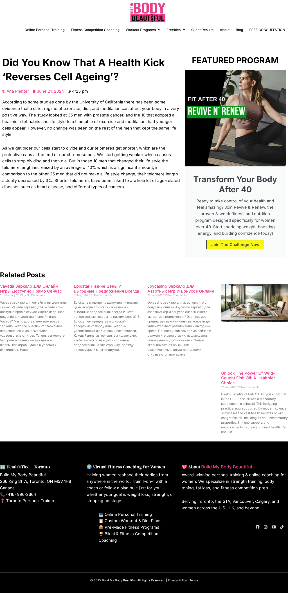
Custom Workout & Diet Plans (133, 520)
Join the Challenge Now (235, 244)
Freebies (173, 30)
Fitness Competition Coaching (95, 30)
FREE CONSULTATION (267, 30)
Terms (193, 580)
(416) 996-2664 (21, 494)
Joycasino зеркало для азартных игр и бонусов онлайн (180, 288)
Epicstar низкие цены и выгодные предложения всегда (106, 288)
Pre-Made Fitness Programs (132, 527)
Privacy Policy (177, 580)
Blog (239, 30)
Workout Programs (141, 30)
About (225, 30)
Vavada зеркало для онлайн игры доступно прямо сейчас (31, 288)
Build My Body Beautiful (226, 467)
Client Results (202, 30)
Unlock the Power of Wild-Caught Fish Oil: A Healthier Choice (248, 378)
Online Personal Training (45, 30)
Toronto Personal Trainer (30, 500)
